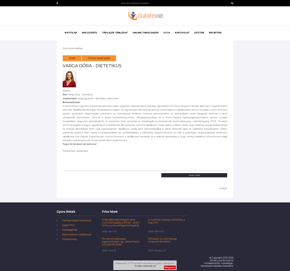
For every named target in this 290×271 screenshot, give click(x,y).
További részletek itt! (145, 266)
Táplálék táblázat (115, 32)
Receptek (215, 32)
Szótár (199, 32)
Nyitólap (71, 32)
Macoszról (89, 32)
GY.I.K (166, 32)
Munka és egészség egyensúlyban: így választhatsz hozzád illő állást (121, 241)
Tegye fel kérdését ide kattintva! (80, 144)
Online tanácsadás (145, 32)
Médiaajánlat (69, 229)
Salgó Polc (68, 225)
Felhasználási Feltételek (76, 220)
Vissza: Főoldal (194, 175)
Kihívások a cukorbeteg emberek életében (162, 240)
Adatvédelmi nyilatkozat (77, 234)
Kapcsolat (182, 32)
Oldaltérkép (69, 239)
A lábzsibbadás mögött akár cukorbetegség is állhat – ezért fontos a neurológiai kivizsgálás (120, 222)
